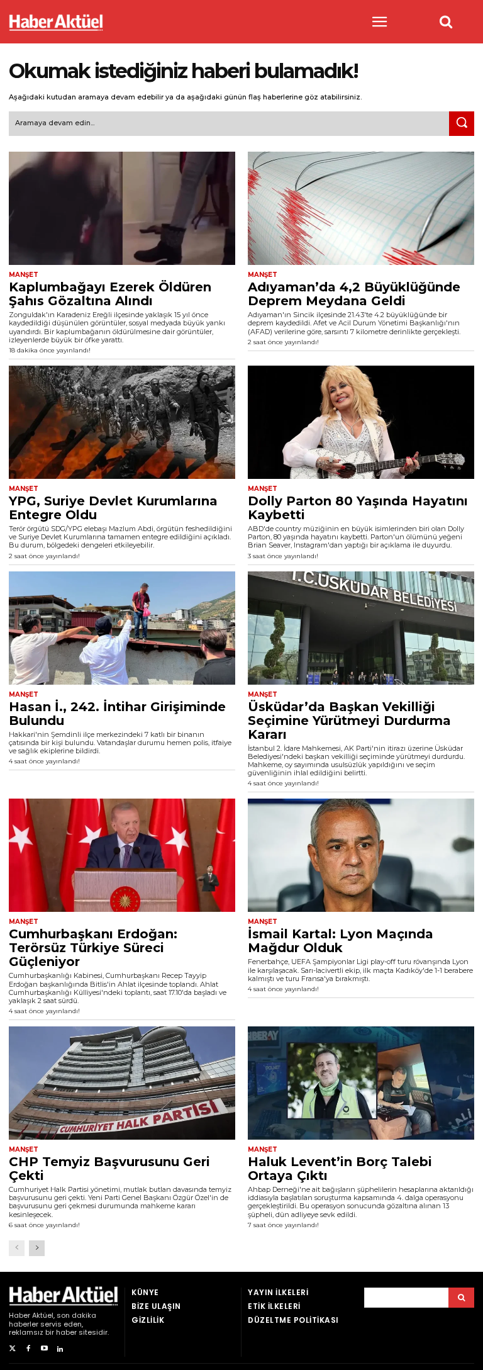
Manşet (23, 275)
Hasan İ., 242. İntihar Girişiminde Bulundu (117, 713)
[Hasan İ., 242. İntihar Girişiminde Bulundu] (122, 628)
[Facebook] (28, 1349)
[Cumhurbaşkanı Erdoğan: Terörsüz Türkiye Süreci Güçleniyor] (122, 855)
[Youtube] (44, 1349)
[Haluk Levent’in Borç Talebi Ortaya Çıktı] (361, 1083)
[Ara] (461, 124)
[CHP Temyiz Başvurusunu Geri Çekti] (122, 1083)
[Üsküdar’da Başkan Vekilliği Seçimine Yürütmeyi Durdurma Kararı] (361, 628)
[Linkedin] (60, 1349)
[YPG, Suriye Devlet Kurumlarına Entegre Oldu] (122, 422)
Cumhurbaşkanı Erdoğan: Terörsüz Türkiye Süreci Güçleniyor (93, 947)
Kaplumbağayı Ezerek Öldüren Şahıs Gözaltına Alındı (110, 293)
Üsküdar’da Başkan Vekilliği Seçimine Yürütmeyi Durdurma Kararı (349, 720)
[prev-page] (17, 1248)
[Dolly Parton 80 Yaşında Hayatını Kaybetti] (361, 422)
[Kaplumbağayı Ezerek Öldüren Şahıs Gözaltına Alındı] (122, 208)
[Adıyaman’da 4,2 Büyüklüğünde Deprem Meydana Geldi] (361, 208)
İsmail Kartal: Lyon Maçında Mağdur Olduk (340, 940)
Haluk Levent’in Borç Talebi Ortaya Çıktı (340, 1168)
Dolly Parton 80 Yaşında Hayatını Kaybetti (358, 507)
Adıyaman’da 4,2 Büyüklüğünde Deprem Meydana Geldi (354, 293)
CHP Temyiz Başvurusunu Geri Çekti (109, 1168)
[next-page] (37, 1248)
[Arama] (461, 1298)
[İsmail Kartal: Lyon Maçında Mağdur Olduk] (361, 855)
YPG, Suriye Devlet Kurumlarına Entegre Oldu (113, 507)
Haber (19, 1315)
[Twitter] (12, 1349)
